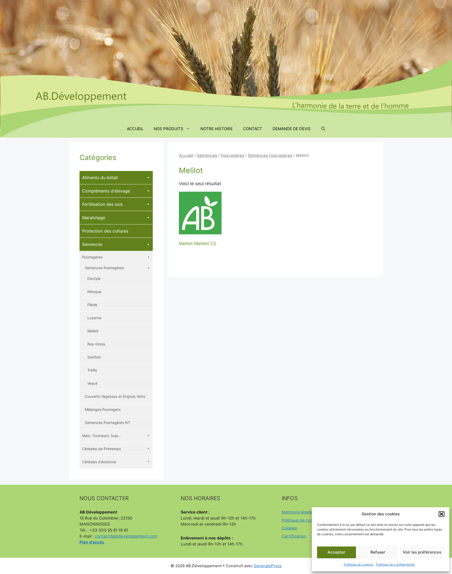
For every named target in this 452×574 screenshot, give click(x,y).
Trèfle (92, 370)
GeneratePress (268, 565)
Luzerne (94, 318)
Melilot (92, 331)
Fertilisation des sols (102, 204)
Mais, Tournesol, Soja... (101, 435)
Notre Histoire (216, 128)
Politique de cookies (358, 564)
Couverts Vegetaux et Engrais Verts (115, 396)
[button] (441, 514)
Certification (294, 536)
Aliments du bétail (100, 177)
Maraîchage (93, 217)
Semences (207, 155)
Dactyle (93, 278)
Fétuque (94, 291)
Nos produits (168, 128)
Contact (252, 128)
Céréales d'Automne (99, 462)
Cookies (289, 528)
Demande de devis (292, 128)
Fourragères (232, 155)
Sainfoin (94, 357)
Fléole (92, 304)
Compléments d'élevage (106, 191)
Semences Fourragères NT (107, 422)
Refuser (377, 552)
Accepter (336, 552)
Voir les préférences (422, 552)
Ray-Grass (96, 344)
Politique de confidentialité (395, 564)
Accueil (135, 128)
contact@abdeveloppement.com (126, 536)
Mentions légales (298, 512)
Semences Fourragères (270, 155)
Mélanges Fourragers (103, 409)
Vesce (92, 383)
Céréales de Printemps (101, 448)
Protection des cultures (105, 231)
